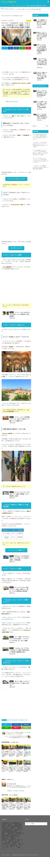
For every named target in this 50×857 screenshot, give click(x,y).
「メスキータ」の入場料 (7, 403)
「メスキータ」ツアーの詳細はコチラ (16, 550)
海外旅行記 (44, 5)
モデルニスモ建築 (5, 840)
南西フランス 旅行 (19, 843)
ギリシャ (24, 5)
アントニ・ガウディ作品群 (18, 822)
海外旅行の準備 (32, 5)
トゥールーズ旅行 (11, 829)
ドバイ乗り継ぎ (17, 831)
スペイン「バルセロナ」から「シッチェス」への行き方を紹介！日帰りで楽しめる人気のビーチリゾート (39, 160)
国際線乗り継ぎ (38, 5)
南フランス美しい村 (5, 843)
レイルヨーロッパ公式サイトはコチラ (16, 178)
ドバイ (21, 5)
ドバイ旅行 (22, 833)
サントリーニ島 (19, 826)
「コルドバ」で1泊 (6, 617)
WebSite (10, 790)
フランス (17, 5)
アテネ (3, 822)
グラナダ (9, 826)
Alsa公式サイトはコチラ (16, 248)
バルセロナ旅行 (15, 836)
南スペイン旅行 (24, 720)
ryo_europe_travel (11, 783)
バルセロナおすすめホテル (7, 836)
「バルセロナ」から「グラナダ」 (13, 622)
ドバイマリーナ (5, 831)
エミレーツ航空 (5, 824)
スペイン (13, 5)
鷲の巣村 (4, 848)
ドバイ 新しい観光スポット (14, 833)
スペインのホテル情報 (6, 828)
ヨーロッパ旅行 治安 (13, 840)
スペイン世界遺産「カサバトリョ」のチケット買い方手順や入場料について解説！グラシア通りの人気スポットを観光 (39, 152)
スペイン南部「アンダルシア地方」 (17, 259)
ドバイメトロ (11, 831)
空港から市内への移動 (6, 847)
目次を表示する (13, 101)
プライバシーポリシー (6, 854)
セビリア (20, 828)
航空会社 (28, 5)
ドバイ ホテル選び (19, 829)
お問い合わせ (15, 854)
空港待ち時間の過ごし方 (15, 847)
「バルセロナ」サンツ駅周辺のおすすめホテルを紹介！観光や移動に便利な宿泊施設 (39, 167)
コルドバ (12, 72)
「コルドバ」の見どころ (13, 329)
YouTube (22, 790)
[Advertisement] (16, 60)
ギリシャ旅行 (4, 826)
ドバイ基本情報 (5, 833)
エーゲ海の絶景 (11, 824)
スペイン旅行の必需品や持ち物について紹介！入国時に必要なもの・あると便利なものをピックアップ (39, 137)
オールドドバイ (18, 824)
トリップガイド (9, 2)
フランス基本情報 (15, 838)
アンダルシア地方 (11, 720)
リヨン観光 (20, 840)
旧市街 (14, 845)
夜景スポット (10, 845)
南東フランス (13, 843)
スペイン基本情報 (14, 828)
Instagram (16, 790)
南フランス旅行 (16, 841)
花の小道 (12, 444)
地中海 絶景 (4, 845)
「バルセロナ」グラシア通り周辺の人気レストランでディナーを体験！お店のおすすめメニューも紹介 (39, 144)
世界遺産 (4, 841)
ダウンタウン (4, 829)
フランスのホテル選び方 (6, 838)
